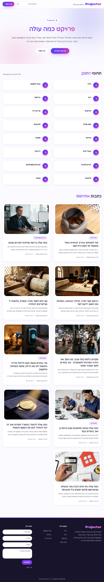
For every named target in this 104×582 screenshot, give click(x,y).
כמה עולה (63, 542)
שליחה (27, 562)
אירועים (64, 538)
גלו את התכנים (60, 51)
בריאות (49, 535)
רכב (65, 535)
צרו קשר (8, 4)
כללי (65, 531)
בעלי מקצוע (47, 531)
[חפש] (18, 4)
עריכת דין (48, 538)
